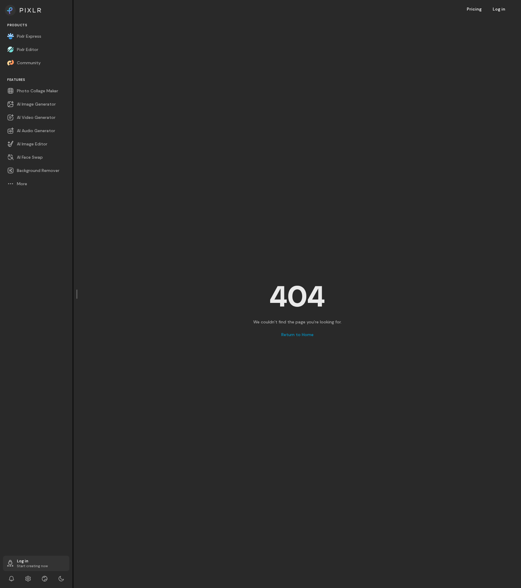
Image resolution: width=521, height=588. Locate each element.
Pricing (474, 9)
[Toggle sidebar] (77, 294)
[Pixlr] (36, 10)
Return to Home (297, 334)
